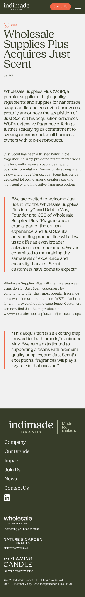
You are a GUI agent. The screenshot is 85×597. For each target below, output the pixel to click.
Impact (12, 461)
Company (15, 442)
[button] (78, 6)
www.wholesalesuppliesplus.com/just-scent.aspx (42, 314)
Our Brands (17, 451)
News (11, 479)
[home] (17, 6)
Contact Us (17, 488)
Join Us (12, 470)
